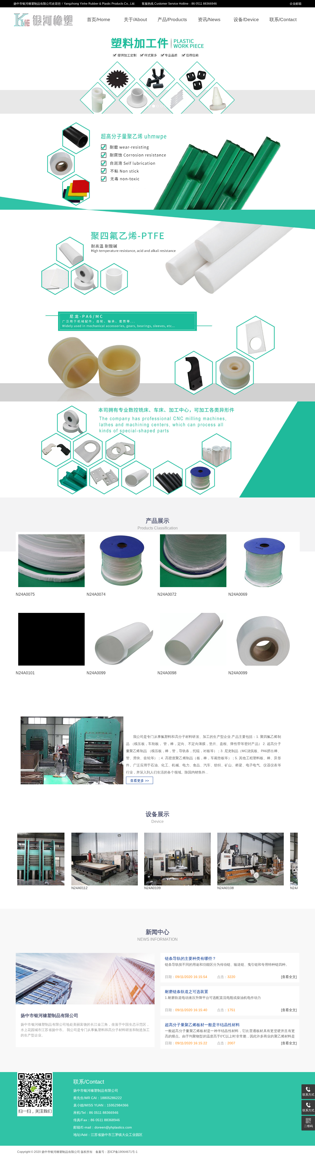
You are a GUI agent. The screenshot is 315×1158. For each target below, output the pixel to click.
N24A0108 (201, 888)
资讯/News (209, 19)
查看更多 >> (139, 781)
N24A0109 (128, 888)
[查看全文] (289, 977)
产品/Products (172, 19)
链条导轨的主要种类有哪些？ (190, 958)
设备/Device (246, 19)
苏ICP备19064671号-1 (122, 1152)
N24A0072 (167, 594)
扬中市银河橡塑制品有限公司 (49, 1015)
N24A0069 (237, 594)
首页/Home (98, 19)
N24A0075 (25, 594)
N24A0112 (55, 888)
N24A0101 (25, 673)
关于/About (135, 19)
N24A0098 (167, 673)
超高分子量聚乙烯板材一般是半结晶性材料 (202, 1025)
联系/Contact (283, 19)
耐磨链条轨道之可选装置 (186, 992)
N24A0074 (96, 594)
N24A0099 (96, 673)
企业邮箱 (295, 3)
